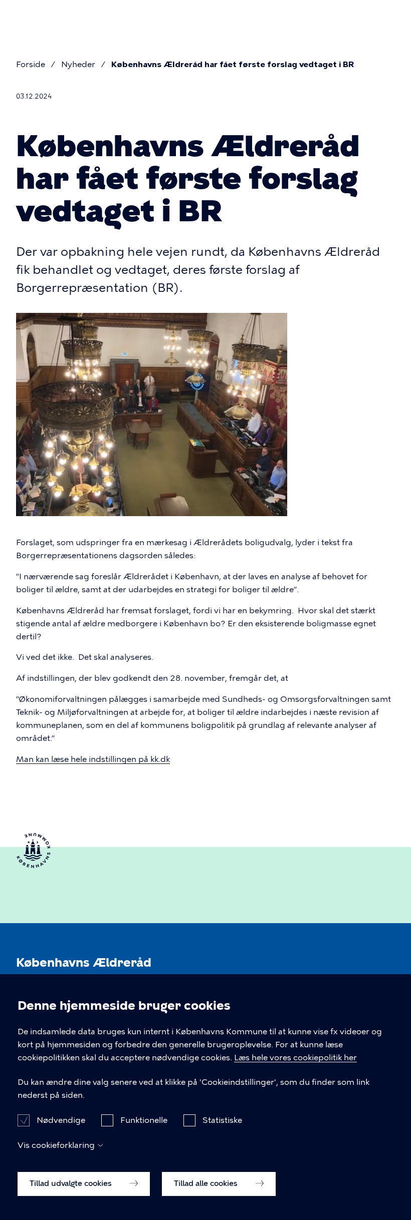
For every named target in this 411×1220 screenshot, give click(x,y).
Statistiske (222, 1120)
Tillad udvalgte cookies (72, 1183)
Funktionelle (143, 1120)
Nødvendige (61, 1120)
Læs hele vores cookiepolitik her (295, 1057)
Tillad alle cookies (207, 1183)
